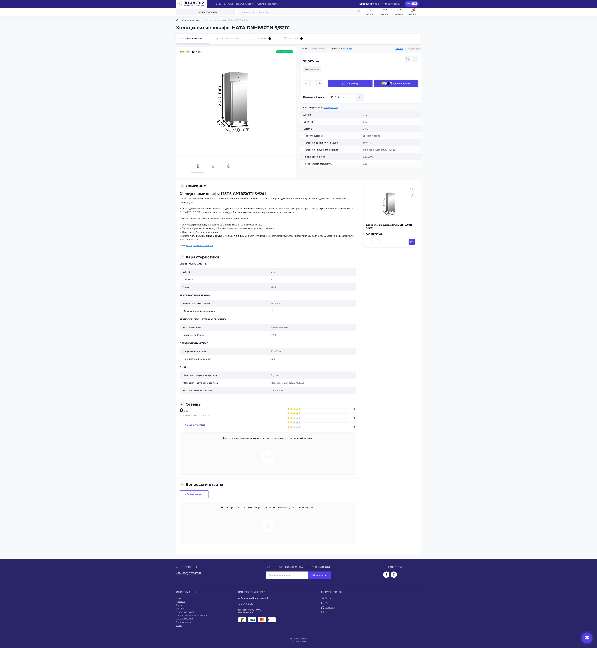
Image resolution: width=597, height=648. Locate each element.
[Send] (360, 97)
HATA (349, 48)
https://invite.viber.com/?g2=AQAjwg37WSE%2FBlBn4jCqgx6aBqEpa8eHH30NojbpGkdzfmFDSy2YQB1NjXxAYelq (394, 574)
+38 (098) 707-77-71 (188, 573)
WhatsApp (330, 607)
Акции (179, 625)
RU (414, 4)
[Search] (358, 12)
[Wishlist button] (408, 59)
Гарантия (261, 4)
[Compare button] (415, 59)
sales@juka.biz (246, 604)
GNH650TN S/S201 (203, 245)
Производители (184, 622)
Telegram (329, 598)
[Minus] (306, 83)
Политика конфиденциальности (192, 615)
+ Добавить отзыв (195, 424)
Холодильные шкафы (192, 20)
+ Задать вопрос (194, 494)
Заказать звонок (393, 4)
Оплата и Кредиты (245, 4)
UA (408, 4)
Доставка (228, 4)
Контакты (273, 4)
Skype (328, 612)
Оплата (179, 605)
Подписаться (319, 575)
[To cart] (412, 242)
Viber (327, 603)
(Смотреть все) (331, 107)
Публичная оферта (185, 612)
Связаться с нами (184, 619)
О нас (218, 4)
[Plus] (320, 83)
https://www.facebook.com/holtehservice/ (386, 574)
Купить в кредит (401, 83)
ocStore (304, 639)
